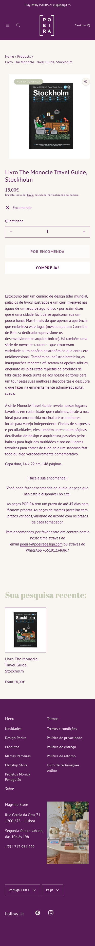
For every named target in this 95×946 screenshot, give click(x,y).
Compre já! (47, 267)
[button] (7, 25)
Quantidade (14, 221)
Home (9, 56)
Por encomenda (47, 251)
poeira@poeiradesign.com (41, 544)
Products (24, 56)
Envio (30, 195)
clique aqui (60, 5)
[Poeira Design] (47, 25)
